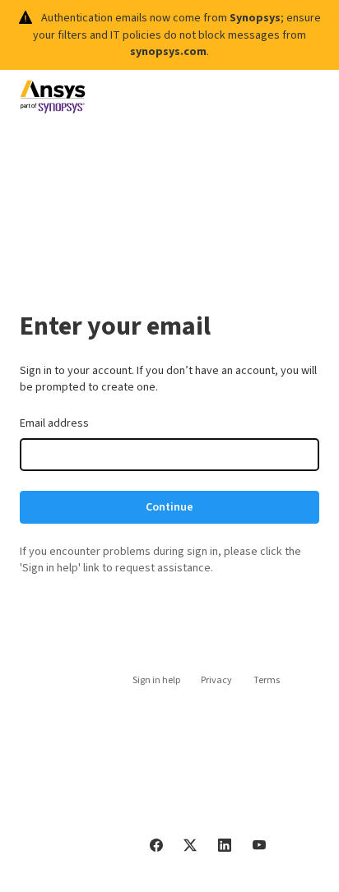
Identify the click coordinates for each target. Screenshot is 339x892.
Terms (266, 680)
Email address (54, 423)
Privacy (216, 680)
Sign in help (156, 680)
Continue (169, 507)
